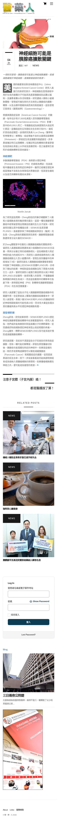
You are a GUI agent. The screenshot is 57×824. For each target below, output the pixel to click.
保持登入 (14, 615)
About (5, 810)
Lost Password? (28, 634)
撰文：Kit (23, 66)
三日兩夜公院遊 (13, 695)
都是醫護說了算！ (42, 388)
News (36, 65)
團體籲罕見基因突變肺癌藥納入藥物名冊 (22, 560)
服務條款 (20, 810)
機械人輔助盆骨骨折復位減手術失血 (19, 457)
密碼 (10, 601)
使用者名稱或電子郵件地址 (20, 588)
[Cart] (45, 3)
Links (12, 810)
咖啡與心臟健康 (10, 509)
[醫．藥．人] (19, 13)
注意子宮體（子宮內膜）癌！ (22, 379)
